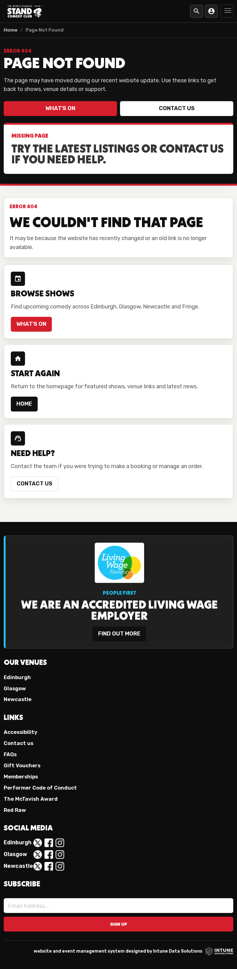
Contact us (177, 108)
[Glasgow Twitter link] (37, 854)
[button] (226, 11)
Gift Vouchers (22, 765)
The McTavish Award (31, 799)
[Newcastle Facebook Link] (48, 866)
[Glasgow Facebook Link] (48, 854)
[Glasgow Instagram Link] (60, 854)
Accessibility (20, 732)
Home (11, 30)
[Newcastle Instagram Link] (60, 866)
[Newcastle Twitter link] (37, 866)
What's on (60, 108)
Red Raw (15, 810)
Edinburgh (17, 677)
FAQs (10, 754)
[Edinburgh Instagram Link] (60, 842)
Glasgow (15, 688)
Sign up (118, 924)
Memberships (21, 776)
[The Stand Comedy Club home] (25, 11)
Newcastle (17, 699)
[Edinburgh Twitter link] (37, 842)
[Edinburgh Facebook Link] (48, 842)
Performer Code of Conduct (40, 788)
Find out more (119, 633)
